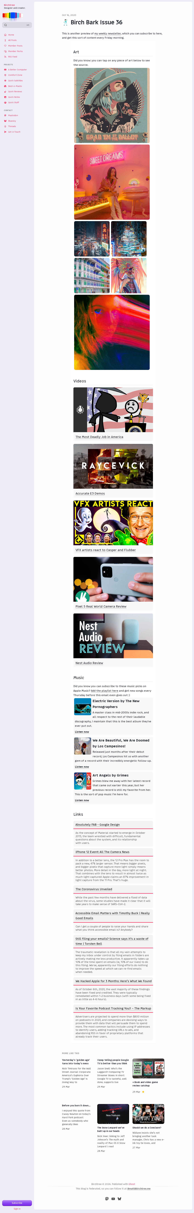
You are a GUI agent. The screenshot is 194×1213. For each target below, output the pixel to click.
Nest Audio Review (89, 663)
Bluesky (12, 121)
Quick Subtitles (15, 80)
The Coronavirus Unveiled (94, 889)
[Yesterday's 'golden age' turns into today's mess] (78, 1076)
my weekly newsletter (107, 33)
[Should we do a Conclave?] (148, 1128)
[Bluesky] (119, 1199)
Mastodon (13, 115)
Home (11, 34)
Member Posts (15, 45)
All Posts (12, 40)
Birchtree (9, 5)
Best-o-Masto (15, 86)
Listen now (82, 732)
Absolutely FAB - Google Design (98, 825)
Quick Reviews (15, 91)
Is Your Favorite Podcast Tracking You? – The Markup (113, 1008)
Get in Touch (14, 131)
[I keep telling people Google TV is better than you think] (113, 1076)
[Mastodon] (107, 1199)
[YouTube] (113, 1199)
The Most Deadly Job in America (99, 437)
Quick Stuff (13, 102)
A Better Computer (17, 69)
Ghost (132, 1184)
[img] (13, 15)
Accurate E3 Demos (90, 493)
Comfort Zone (15, 75)
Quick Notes (14, 97)
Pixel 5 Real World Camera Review (101, 606)
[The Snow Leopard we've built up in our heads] (113, 1128)
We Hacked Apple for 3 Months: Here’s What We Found (114, 981)
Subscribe (17, 1202)
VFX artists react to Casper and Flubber (106, 550)
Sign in (17, 1208)
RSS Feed (12, 56)
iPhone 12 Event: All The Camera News (102, 852)
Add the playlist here (104, 690)
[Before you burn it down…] (78, 1128)
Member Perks (15, 51)
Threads (12, 126)
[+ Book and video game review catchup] (148, 1076)
